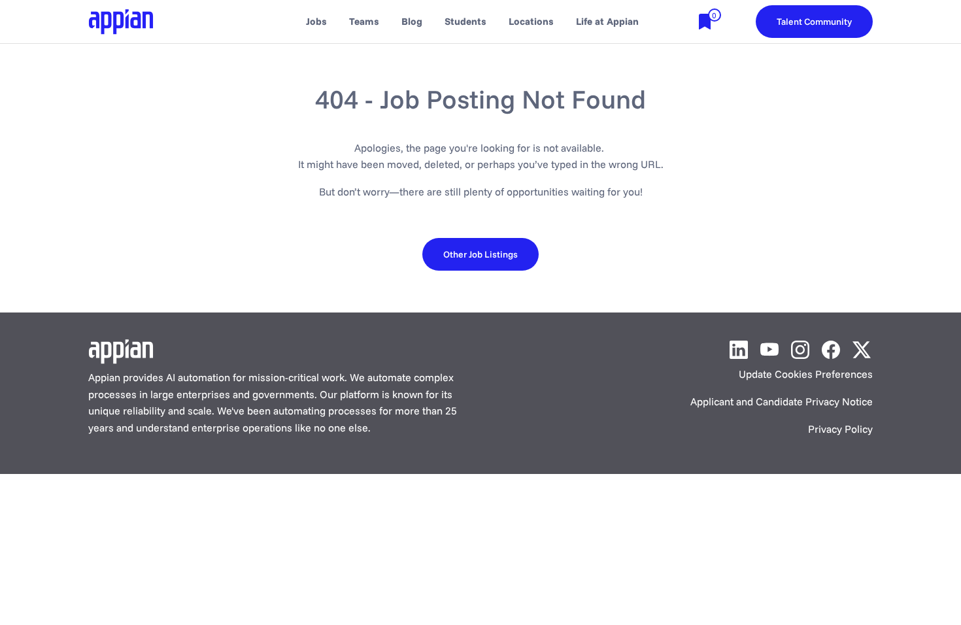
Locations (531, 21)
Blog (411, 21)
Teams (364, 21)
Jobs (316, 21)
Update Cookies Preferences (806, 373)
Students (465, 21)
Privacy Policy (840, 428)
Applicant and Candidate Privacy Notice (781, 401)
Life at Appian (607, 21)
